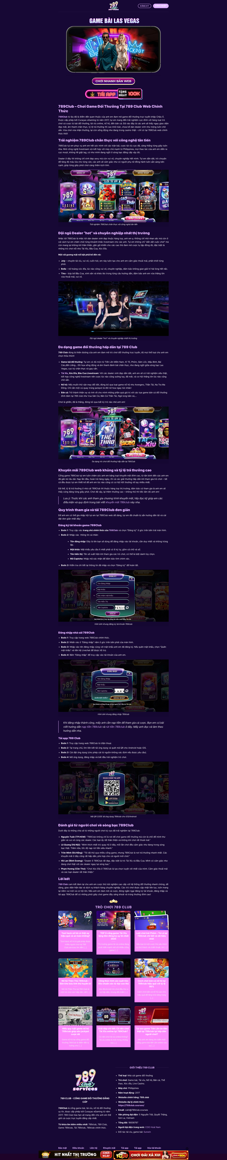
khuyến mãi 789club (118, 502)
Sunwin (147, 1132)
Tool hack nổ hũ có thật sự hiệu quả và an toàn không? (75, 934)
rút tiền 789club (115, 726)
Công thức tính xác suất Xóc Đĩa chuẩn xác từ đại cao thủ (113, 982)
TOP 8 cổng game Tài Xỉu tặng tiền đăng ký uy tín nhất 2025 (114, 936)
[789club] (113, 6)
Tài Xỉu (64, 373)
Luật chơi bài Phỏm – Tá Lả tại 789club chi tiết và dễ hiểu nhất (151, 936)
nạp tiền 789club (92, 726)
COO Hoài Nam (153, 1127)
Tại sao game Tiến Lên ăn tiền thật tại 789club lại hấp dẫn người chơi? (151, 1031)
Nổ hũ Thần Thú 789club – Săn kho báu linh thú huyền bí (75, 982)
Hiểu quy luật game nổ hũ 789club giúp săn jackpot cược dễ (75, 1031)
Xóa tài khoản (154, 1148)
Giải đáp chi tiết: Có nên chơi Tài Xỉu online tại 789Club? (113, 1030)
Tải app (124, 1148)
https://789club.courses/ (131, 1105)
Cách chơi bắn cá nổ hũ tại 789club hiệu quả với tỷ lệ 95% (152, 984)
